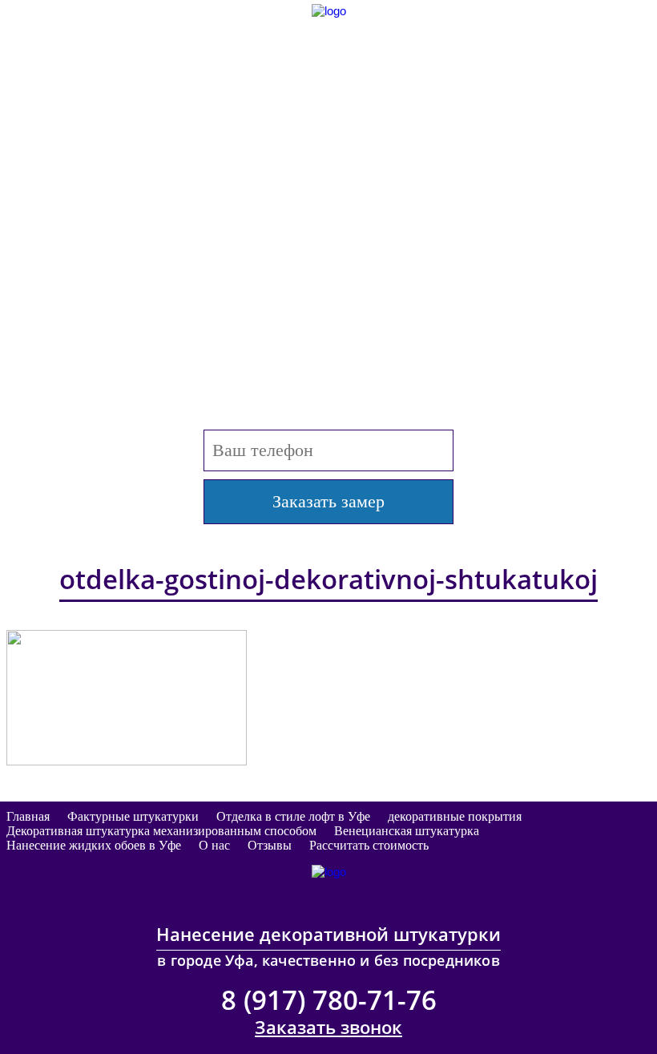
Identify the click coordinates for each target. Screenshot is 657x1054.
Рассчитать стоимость (369, 845)
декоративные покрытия (455, 816)
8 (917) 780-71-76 (329, 139)
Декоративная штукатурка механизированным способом (161, 831)
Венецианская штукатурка (406, 831)
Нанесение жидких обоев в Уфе (93, 845)
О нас (214, 845)
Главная (28, 816)
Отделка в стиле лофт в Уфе (293, 816)
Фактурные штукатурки (133, 816)
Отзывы (270, 845)
